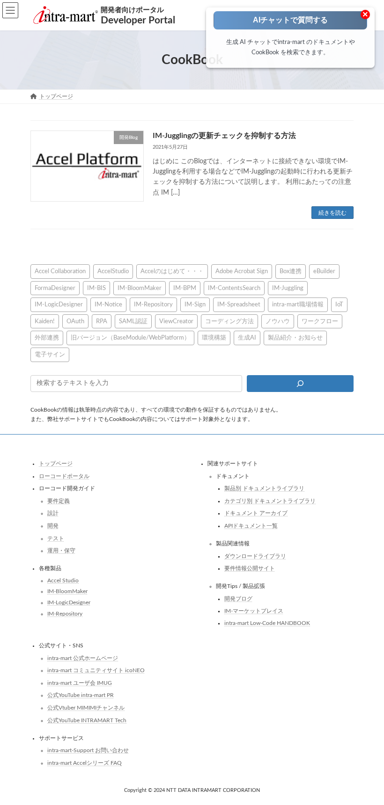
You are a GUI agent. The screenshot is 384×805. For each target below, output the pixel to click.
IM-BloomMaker (140, 288)
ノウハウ (278, 321)
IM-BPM (184, 288)
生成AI (247, 338)
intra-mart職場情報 (298, 304)
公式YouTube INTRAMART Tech (86, 720)
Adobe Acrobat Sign (241, 271)
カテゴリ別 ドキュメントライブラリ (270, 501)
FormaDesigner (55, 288)
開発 (53, 526)
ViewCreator (176, 321)
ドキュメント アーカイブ (256, 513)
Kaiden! (45, 321)
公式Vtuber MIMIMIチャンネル (86, 708)
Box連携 (291, 271)
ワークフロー (320, 321)
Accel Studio (63, 580)
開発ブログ (238, 599)
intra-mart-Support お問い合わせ (88, 750)
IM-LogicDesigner (59, 304)
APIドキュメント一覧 (251, 526)
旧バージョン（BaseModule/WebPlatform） (130, 338)
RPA (101, 321)
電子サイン (50, 354)
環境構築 (214, 338)
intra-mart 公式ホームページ (82, 658)
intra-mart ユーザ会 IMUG (79, 683)
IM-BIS (96, 288)
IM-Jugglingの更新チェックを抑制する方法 (224, 135)
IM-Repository (153, 304)
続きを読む (332, 213)
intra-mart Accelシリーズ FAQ (84, 763)
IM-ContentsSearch (234, 288)
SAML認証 (133, 321)
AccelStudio (113, 271)
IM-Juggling (287, 288)
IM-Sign (195, 304)
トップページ (56, 463)
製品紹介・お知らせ (295, 338)
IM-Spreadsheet (238, 304)
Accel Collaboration (60, 271)
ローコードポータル (64, 476)
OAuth (75, 321)
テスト (55, 538)
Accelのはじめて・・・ (172, 271)
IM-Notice (108, 304)
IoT (339, 304)
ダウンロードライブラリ (255, 556)
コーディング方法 (229, 321)
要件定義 (58, 501)
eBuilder (324, 271)
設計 (53, 513)
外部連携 (47, 338)
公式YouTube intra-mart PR (80, 695)
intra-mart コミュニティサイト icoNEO (96, 670)
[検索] (300, 383)
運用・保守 (61, 551)
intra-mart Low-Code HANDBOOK (267, 623)
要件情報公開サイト (249, 569)
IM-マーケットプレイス (253, 611)
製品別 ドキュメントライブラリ (264, 489)
